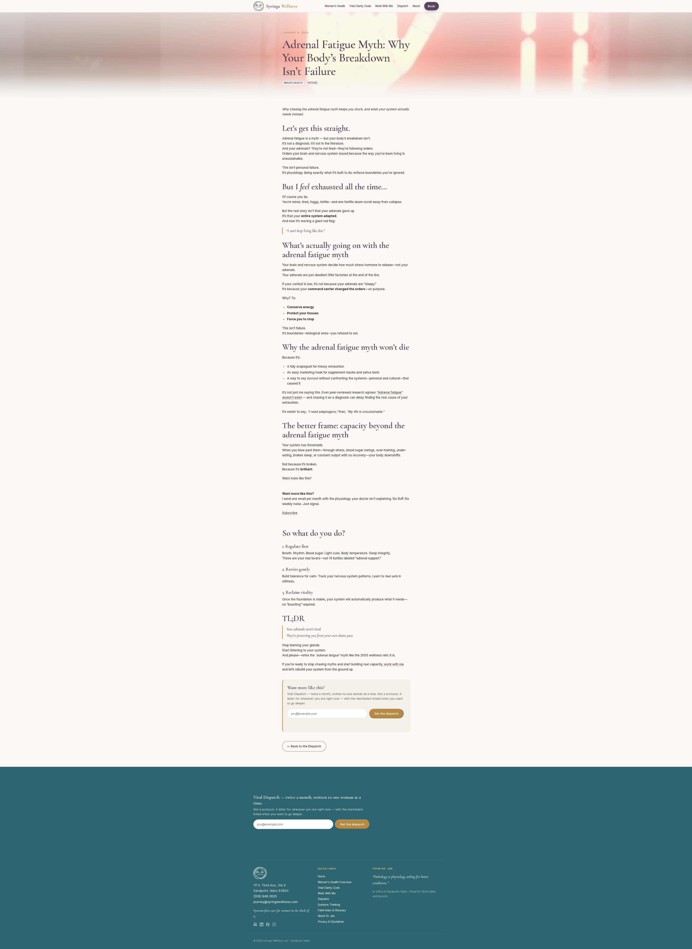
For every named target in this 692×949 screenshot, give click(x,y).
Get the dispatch (386, 713)
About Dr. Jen (326, 916)
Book (431, 6)
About (416, 6)
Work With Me (384, 6)
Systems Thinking (329, 904)
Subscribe (289, 513)
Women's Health (335, 6)
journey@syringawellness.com (275, 902)
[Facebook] (268, 924)
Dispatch (402, 6)
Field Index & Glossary (332, 910)
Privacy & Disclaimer (331, 921)
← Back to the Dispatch (304, 746)
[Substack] (255, 924)
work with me (394, 664)
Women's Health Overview (335, 882)
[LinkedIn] (261, 924)
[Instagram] (274, 924)
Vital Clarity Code (360, 6)
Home (321, 876)
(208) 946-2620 (265, 896)
